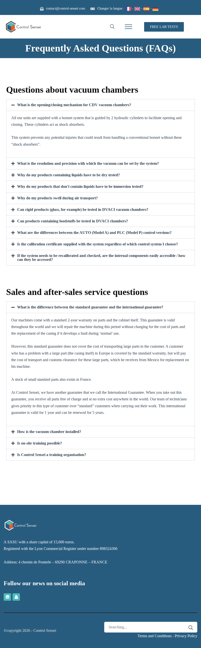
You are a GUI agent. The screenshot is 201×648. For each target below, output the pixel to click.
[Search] (188, 628)
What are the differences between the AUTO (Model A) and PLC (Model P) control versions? (94, 232)
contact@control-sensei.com (65, 8)
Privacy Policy (186, 636)
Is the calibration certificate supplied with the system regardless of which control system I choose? (97, 244)
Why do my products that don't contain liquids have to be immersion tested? (80, 186)
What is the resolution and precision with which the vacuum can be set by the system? (88, 163)
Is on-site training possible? (39, 443)
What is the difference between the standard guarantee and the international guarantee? (90, 307)
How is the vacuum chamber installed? (49, 432)
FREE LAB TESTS (164, 27)
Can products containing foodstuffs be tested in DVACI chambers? (72, 221)
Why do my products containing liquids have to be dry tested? (68, 175)
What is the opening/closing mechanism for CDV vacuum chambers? (74, 105)
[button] (100, 105)
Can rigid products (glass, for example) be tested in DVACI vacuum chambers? (82, 209)
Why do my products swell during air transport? (57, 198)
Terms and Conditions (155, 636)
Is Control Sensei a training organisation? (51, 455)
